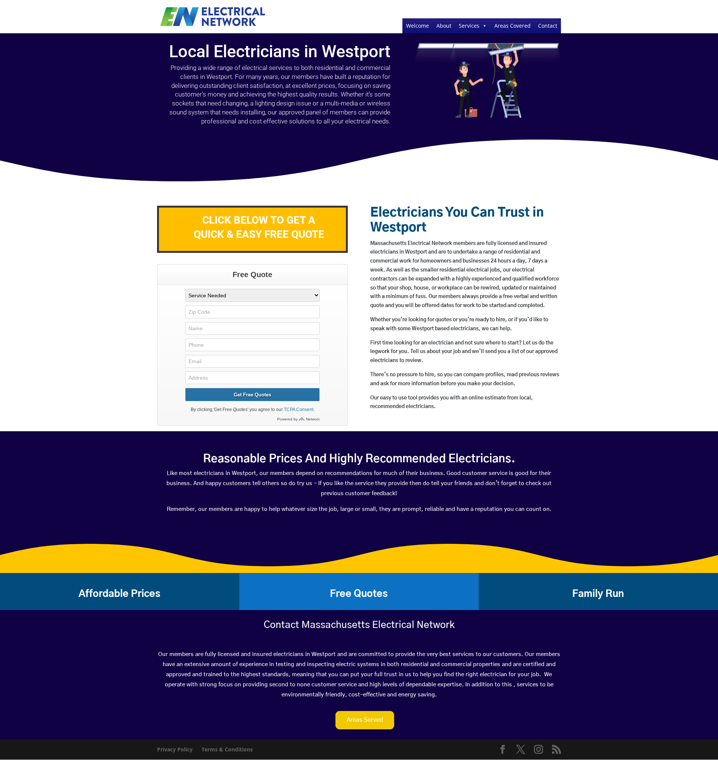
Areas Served (365, 720)
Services (469, 25)
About (443, 25)
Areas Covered (512, 25)
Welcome (417, 25)
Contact (547, 25)
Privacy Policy (175, 749)
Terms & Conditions (227, 749)
